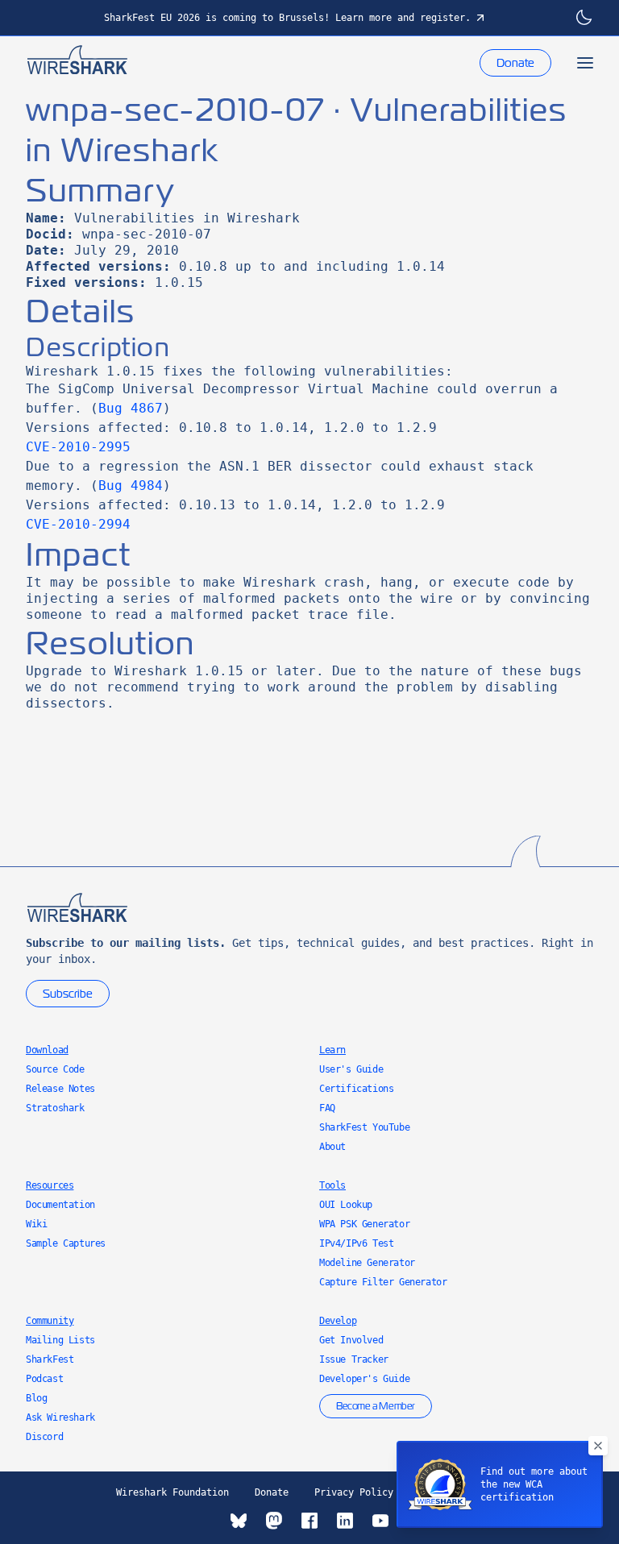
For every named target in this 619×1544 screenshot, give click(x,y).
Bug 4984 (130, 485)
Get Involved (351, 1340)
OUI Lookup (345, 1204)
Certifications (356, 1088)
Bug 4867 (130, 408)
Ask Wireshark (60, 1417)
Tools (332, 1185)
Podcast (44, 1378)
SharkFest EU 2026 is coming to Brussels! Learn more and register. (287, 17)
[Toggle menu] (585, 62)
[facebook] (309, 1521)
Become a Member (375, 1406)
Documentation (60, 1204)
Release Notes (60, 1088)
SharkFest (49, 1359)
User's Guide (351, 1069)
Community (49, 1320)
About (332, 1146)
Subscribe (68, 993)
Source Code (55, 1069)
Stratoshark (55, 1108)
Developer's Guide (364, 1378)
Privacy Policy (353, 1492)
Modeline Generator (367, 1262)
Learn (332, 1050)
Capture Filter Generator (383, 1282)
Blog (36, 1398)
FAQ (327, 1108)
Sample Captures (66, 1243)
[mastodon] (274, 1520)
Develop (337, 1320)
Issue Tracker (353, 1359)
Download (47, 1050)
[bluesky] (239, 1520)
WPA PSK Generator (364, 1224)
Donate (515, 62)
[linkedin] (345, 1521)
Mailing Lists (60, 1340)
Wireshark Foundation (172, 1492)
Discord (44, 1436)
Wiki (36, 1224)
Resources (49, 1185)
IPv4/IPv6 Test (356, 1243)
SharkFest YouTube (364, 1127)
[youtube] (380, 1520)
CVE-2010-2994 (78, 524)
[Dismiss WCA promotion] (598, 1445)
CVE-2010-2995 (78, 446)
